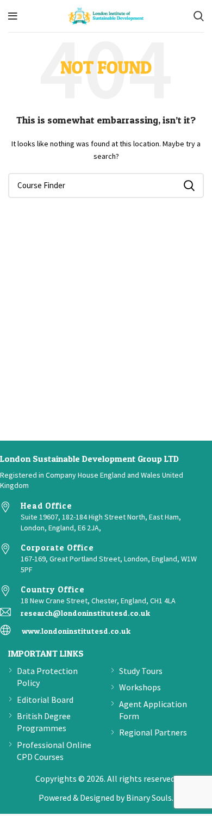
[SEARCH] (189, 185)
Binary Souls (149, 797)
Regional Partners (153, 732)
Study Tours (141, 670)
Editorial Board (45, 699)
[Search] (198, 16)
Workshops (140, 687)
